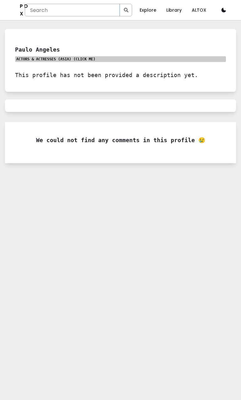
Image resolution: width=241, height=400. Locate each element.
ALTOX (199, 10)
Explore (148, 10)
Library (174, 10)
